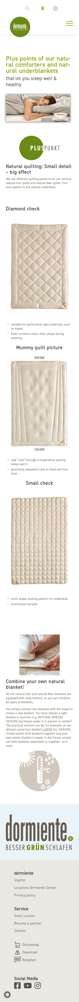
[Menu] (67, 23)
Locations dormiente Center (35, 887)
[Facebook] (18, 985)
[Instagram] (39, 985)
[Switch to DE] (55, 8)
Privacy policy (24, 895)
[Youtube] (28, 985)
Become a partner (28, 923)
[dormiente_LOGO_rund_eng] (20, 27)
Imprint (19, 880)
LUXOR (47, 729)
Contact (20, 930)
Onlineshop (30, 944)
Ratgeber (29, 959)
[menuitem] (27, 8)
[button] (7, 994)
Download (29, 952)
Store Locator (24, 915)
